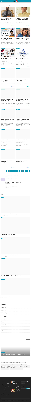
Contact (29, 400)
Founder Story (3, 304)
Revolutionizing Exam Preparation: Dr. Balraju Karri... (23, 59)
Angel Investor (3, 321)
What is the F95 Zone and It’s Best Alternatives (11, 178)
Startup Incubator (3, 315)
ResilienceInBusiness (5, 362)
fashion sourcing (10, 364)
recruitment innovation (12, 362)
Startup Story (2, 307)
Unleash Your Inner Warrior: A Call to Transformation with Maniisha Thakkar (13, 354)
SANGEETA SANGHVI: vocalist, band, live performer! (22, 161)
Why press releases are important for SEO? (8, 234)
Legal (27, 400)
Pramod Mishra (7, 183)
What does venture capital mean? (17, 386)
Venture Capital (3, 319)
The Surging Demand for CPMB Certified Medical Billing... (7, 100)
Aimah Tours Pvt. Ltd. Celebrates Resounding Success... (22, 100)
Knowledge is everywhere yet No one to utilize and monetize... (18, 382)
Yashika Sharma (18, 142)
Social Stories (2, 310)
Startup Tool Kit (3, 312)
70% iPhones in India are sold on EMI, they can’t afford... (12, 189)
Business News (3, 331)
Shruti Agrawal (2, 162)
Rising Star (2, 61)
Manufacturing (24, 364)
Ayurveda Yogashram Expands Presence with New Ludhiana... (22, 19)
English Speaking (23, 362)
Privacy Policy (22, 400)
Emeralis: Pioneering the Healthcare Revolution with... (8, 161)
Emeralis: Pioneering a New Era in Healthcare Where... (7, 120)
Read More (12, 25)
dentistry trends (18, 362)
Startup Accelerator (3, 313)
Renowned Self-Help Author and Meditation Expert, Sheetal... (22, 39)
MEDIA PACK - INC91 (17, 400)
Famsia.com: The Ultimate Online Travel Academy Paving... (22, 140)
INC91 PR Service (2, 297)
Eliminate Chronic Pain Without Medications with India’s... (7, 19)
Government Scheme (3, 333)
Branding (20, 364)
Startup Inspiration (16, 364)
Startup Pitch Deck (3, 316)
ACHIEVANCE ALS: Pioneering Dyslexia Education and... (7, 140)
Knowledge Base (3, 325)
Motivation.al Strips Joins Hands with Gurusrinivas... (22, 120)
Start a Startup (3, 318)
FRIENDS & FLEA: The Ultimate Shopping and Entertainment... (7, 59)
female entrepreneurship (4, 364)
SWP (1, 362)
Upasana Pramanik (3, 256)
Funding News (3, 330)
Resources (2, 322)
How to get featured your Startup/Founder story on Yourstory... (13, 182)
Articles (2, 327)
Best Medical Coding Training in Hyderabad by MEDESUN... (7, 39)
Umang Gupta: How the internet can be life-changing (18, 390)
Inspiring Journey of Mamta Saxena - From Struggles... (8, 80)
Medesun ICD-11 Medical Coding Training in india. (22, 80)
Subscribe (28, 388)
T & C (25, 400)
